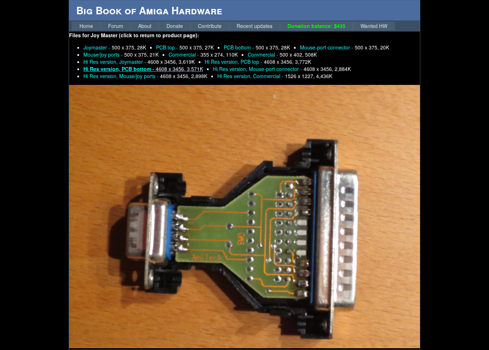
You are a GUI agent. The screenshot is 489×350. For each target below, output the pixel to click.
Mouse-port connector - (344, 47)
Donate (174, 25)
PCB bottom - (257, 47)
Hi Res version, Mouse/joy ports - (145, 76)
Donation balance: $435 (316, 25)
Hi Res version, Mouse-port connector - (282, 68)
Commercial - (203, 54)
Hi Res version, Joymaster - (139, 61)
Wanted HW (373, 25)
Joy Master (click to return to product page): (145, 35)
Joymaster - (114, 47)
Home (86, 25)
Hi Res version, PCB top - (258, 61)
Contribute (210, 25)
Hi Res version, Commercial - (274, 76)
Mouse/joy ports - (121, 54)
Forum (115, 25)
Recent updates (254, 25)
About (144, 25)
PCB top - (185, 47)
